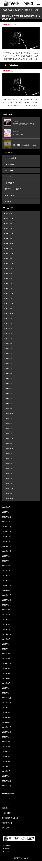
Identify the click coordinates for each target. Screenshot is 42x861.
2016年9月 (8, 454)
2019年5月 (8, 358)
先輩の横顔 (10, 164)
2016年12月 (8, 439)
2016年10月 (8, 449)
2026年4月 (8, 213)
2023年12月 (8, 253)
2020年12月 (8, 303)
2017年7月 (8, 419)
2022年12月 (8, 263)
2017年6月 (8, 424)
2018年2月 (8, 398)
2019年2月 (8, 368)
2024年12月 (8, 233)
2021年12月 (8, 293)
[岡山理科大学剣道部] (18, 3)
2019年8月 (8, 353)
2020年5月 (8, 333)
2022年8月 (8, 268)
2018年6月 (8, 388)
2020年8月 (8, 318)
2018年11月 (8, 373)
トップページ (7, 845)
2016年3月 (8, 474)
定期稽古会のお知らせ (13, 189)
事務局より (10, 183)
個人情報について (8, 848)
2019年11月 (8, 343)
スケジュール (9, 170)
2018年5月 (8, 393)
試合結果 (8, 201)
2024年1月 (8, 248)
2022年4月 (8, 283)
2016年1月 (8, 484)
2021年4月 (8, 298)
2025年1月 (8, 228)
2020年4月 (8, 338)
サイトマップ (7, 852)
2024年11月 (8, 238)
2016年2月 (8, 479)
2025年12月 (8, 218)
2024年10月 (8, 243)
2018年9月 (8, 378)
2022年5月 (8, 278)
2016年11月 (8, 444)
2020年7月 (8, 323)
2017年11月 (8, 408)
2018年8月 (8, 383)
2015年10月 (8, 499)
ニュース (13, 24)
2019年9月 (8, 348)
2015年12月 (8, 489)
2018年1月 (8, 403)
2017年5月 (8, 429)
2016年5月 (8, 469)
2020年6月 (8, 328)
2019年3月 (8, 363)
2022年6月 (8, 273)
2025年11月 (8, 223)
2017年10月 (8, 413)
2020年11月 (8, 308)
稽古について (9, 195)
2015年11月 (8, 494)
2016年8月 (8, 459)
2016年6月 (8, 464)
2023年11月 (8, 258)
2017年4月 (8, 434)
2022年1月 (8, 288)
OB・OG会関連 (10, 158)
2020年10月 (8, 313)
